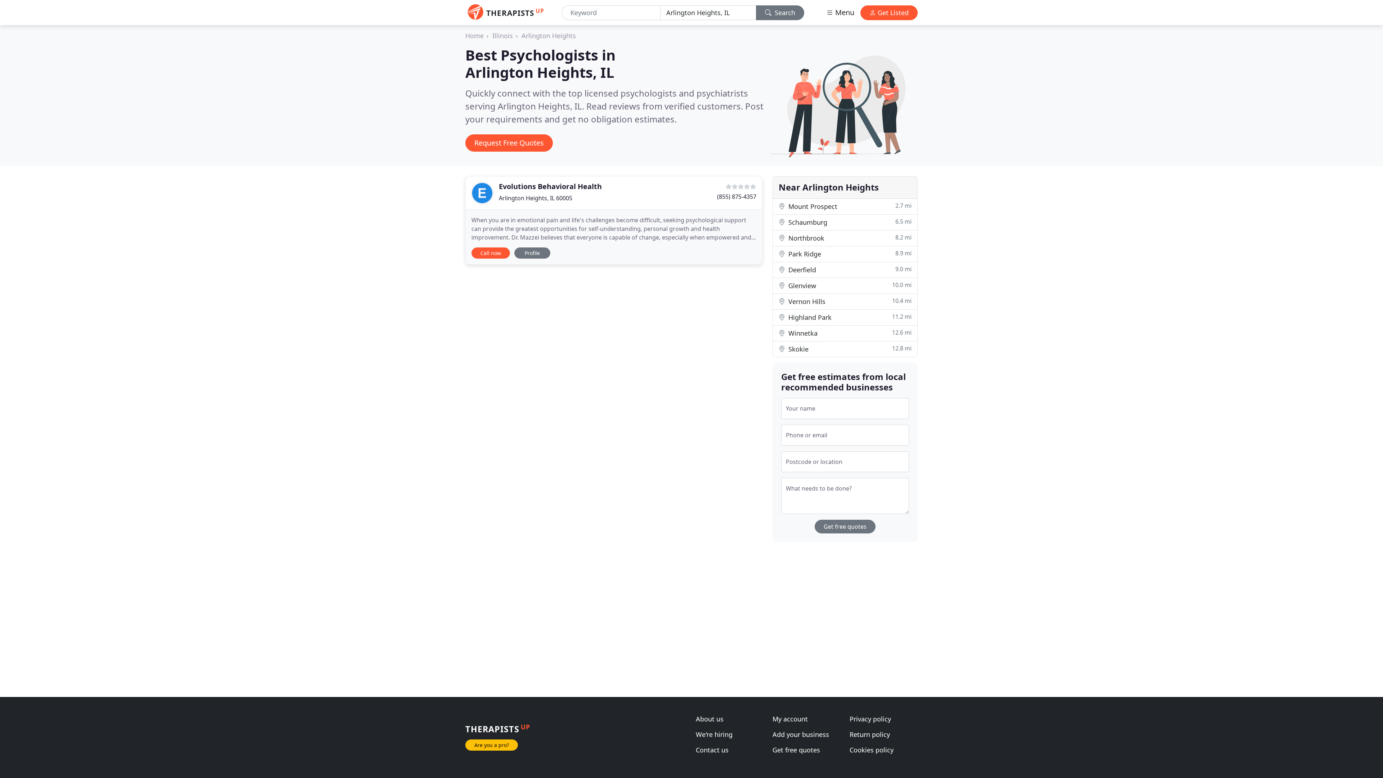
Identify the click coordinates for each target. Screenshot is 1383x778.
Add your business (801, 734)
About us (710, 719)
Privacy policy (870, 719)
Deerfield (849, 269)
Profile (532, 253)
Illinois (502, 35)
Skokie (849, 348)
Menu (843, 12)
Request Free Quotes (509, 143)
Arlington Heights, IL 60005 (535, 198)
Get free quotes (845, 527)
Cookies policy (872, 750)
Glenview (849, 285)
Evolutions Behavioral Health (550, 186)
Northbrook (849, 237)
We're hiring (714, 734)
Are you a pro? (491, 745)
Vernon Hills (849, 301)
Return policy (870, 734)
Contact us (712, 750)
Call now (490, 253)
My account (790, 719)
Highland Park (849, 317)
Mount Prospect (849, 206)
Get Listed (892, 12)
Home (474, 35)
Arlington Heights (549, 35)
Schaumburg (849, 222)
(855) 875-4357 (736, 197)
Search (784, 12)
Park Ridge (849, 253)
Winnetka (849, 332)
